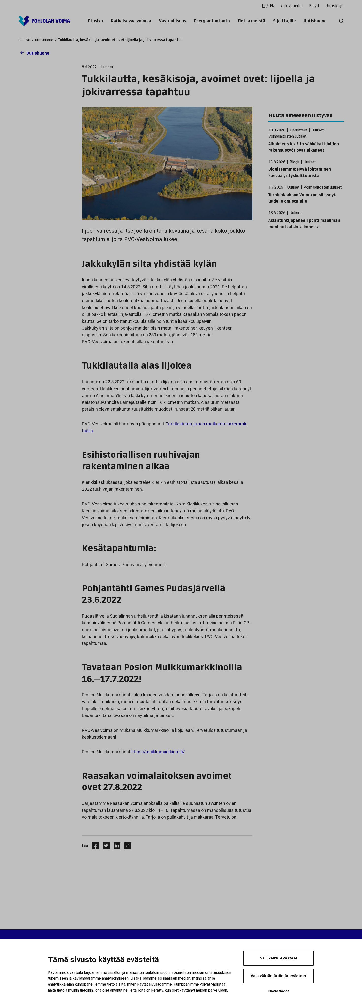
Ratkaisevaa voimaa (131, 21)
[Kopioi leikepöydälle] (126, 845)
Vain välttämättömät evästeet (278, 976)
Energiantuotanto (212, 21)
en (272, 5)
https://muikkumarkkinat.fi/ (158, 752)
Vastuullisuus (172, 21)
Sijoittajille (284, 21)
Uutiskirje (334, 5)
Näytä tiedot (278, 991)
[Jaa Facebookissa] (93, 845)
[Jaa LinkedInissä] (115, 845)
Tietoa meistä (251, 21)
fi (263, 5)
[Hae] (340, 21)
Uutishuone (315, 21)
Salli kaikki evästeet (278, 958)
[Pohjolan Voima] (44, 20)
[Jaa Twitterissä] (104, 845)
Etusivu (95, 21)
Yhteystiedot (291, 5)
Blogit (314, 5)
